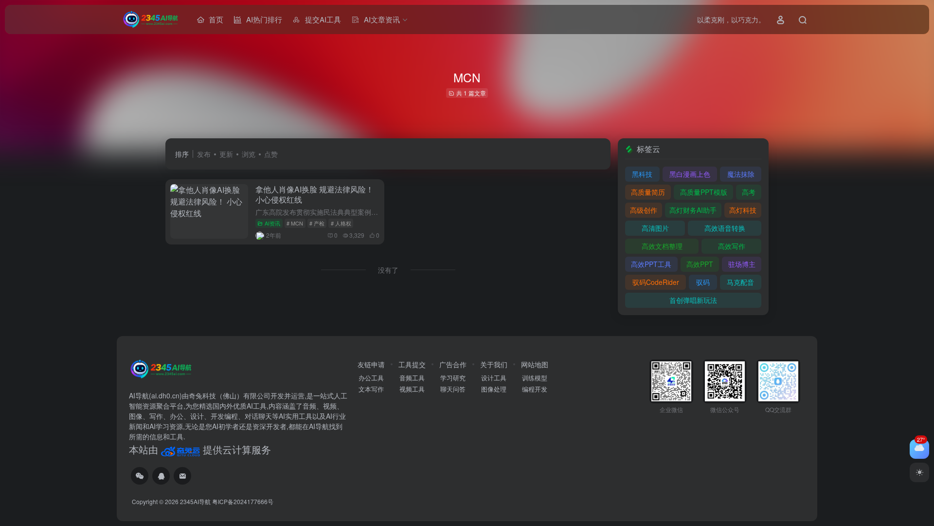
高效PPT (699, 264)
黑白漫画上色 (689, 174)
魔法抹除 (740, 174)
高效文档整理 (662, 246)
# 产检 (316, 223)
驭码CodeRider (655, 282)
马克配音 (740, 282)
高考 (748, 192)
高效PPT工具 (651, 264)
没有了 (388, 270)
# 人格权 (341, 223)
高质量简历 (648, 192)
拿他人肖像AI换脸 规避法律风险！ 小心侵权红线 (314, 194)
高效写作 (731, 246)
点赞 (271, 154)
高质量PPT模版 (703, 192)
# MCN (295, 223)
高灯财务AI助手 (693, 210)
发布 (204, 154)
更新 (226, 154)
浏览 (248, 154)
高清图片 (655, 228)
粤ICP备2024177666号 (242, 501)
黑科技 (642, 174)
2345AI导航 (195, 501)
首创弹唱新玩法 (693, 300)
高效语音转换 (724, 228)
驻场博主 (741, 264)
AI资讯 (272, 223)
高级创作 (643, 210)
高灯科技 (742, 210)
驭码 (703, 282)
